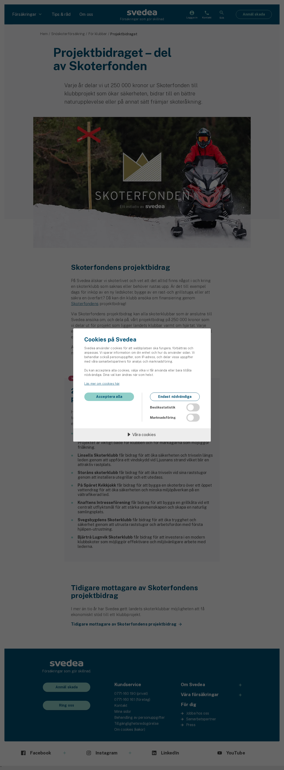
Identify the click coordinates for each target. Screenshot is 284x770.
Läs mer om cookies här (101, 383)
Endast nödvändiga (175, 397)
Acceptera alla (109, 397)
